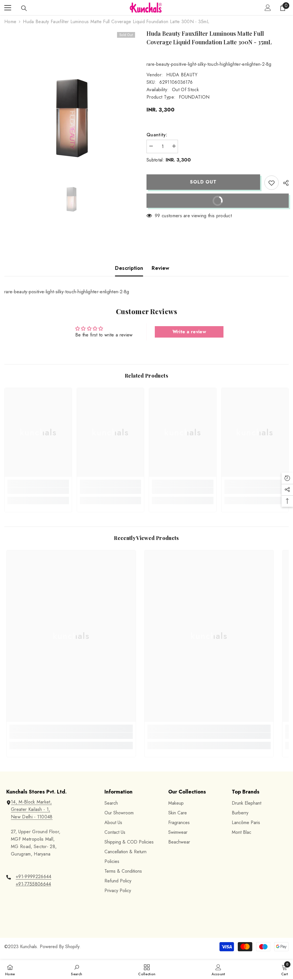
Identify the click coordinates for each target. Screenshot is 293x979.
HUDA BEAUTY (182, 74)
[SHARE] (284, 183)
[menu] (7, 7)
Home (10, 21)
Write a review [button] (189, 331)
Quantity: (156, 134)
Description (129, 268)
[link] (38, 491)
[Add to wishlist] (271, 183)
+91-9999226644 (33, 876)
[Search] (24, 8)
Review (160, 268)
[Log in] (268, 8)
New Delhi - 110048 (32, 816)
